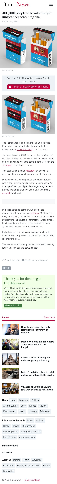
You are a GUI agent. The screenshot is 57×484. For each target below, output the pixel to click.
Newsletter (8, 471)
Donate (16, 460)
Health (6, 268)
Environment (9, 411)
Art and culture (10, 405)
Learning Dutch (10, 431)
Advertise (36, 460)
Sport (23, 405)
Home (13, 400)
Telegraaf (6, 165)
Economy (23, 400)
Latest (5, 317)
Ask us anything (27, 437)
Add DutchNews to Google (36, 260)
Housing (33, 411)
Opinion (40, 420)
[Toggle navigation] (51, 4)
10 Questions (28, 426)
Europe (32, 405)
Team (26, 460)
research (30, 170)
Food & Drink (9, 437)
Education (45, 411)
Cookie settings (32, 480)
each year (34, 213)
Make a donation (13, 305)
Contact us (8, 465)
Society (42, 405)
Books (6, 426)
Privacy (46, 465)
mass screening (24, 149)
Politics (35, 400)
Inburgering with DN (31, 431)
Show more (49, 317)
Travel (16, 426)
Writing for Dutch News (28, 465)
